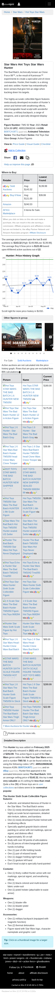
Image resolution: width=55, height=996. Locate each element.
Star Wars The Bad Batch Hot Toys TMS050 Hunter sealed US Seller (32, 528)
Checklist (45, 144)
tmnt (6, 958)
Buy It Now (15, 195)
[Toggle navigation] (49, 4)
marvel (17, 955)
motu (48, 955)
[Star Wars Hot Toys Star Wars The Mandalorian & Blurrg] (22, 337)
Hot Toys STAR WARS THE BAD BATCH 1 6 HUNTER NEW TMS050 (31, 392)
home (10, 973)
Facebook (28, 967)
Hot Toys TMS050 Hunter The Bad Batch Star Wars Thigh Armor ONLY (32, 714)
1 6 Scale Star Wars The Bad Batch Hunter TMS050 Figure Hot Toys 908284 (31, 608)
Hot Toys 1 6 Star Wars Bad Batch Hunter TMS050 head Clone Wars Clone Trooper (31, 453)
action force (29, 961)
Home (7, 12)
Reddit (42, 967)
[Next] (50, 337)
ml (20, 961)
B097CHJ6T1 (11, 131)
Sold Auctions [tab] (24, 360)
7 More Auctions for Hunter (16, 726)
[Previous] (4, 337)
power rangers (17, 958)
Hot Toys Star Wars (34, 12)
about (21, 973)
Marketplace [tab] (42, 360)
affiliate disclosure (39, 973)
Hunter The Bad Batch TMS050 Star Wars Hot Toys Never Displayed (31, 547)
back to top (37, 979)
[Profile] (18, 4)
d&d (15, 961)
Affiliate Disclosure (37, 233)
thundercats (36, 958)
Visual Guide (32, 144)
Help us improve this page (17, 164)
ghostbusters (43, 961)
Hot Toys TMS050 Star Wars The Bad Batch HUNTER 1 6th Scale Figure (32, 505)
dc (27, 958)
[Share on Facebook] (15, 157)
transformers (29, 955)
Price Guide (19, 144)
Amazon (7, 204)
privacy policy (19, 979)
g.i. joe (40, 955)
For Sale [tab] (8, 360)
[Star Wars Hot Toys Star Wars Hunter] (27, 38)
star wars (7, 955)
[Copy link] (27, 157)
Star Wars (18, 12)
